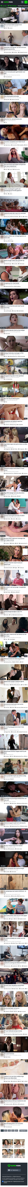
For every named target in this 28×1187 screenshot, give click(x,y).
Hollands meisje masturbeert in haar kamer (14, 469)
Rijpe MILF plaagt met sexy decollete (14, 493)
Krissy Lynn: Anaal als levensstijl (12, 777)
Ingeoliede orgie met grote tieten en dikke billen (15, 445)
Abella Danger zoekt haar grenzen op (14, 260)
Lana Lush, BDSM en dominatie (12, 683)
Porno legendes (8, 239)
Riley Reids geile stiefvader (11, 96)
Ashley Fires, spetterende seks (12, 917)
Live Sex (4, 5)
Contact (3, 1178)
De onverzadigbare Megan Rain (12, 730)
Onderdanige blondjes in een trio (13, 611)
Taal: (14, 1170)
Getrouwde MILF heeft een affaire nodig (15, 776)
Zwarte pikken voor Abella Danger (12, 262)
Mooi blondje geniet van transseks (13, 1123)
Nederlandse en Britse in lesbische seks (15, 1101)
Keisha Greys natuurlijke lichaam (12, 894)
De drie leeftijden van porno (11, 1008)
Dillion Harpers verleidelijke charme (13, 1055)
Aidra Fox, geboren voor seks (11, 870)
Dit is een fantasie (9, 1054)
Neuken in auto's (9, 309)
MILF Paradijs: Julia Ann (10, 801)
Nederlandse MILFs (9, 541)
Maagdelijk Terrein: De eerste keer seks (13, 590)
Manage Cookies (17, 1179)
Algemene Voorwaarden (10, 1178)
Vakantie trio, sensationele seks (13, 119)
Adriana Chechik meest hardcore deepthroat (13, 563)
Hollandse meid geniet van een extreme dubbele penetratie (15, 48)
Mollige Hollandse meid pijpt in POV (13, 353)
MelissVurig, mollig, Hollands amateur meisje (13, 354)
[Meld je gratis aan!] (26, 2)
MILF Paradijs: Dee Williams (11, 1009)
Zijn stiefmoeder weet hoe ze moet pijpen (15, 915)
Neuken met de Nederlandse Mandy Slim (13, 613)
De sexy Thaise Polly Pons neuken (13, 845)
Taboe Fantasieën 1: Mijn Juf (11, 26)
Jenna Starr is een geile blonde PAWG (13, 1079)
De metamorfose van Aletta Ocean (13, 987)
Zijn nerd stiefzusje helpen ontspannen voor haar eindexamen (15, 165)
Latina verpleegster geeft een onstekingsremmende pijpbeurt (13, 189)
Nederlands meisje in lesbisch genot (14, 681)
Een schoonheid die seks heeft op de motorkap (14, 306)
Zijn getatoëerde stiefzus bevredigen (14, 330)
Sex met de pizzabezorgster (12, 398)
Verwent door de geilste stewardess (14, 985)
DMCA (22, 1179)
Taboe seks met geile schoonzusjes (13, 637)
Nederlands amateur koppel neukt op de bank (15, 752)
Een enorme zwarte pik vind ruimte (13, 704)
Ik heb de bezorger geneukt (11, 400)
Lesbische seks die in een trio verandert (15, 213)
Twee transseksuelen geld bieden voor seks (14, 72)
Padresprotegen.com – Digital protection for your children (14, 1182)
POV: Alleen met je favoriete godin (12, 660)
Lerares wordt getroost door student (14, 515)
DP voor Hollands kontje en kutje (13, 1031)
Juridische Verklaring (20, 1178)
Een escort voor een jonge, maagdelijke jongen (15, 588)
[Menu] (2, 2)
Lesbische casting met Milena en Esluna (15, 963)
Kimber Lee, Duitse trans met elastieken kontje (13, 75)
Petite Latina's (8, 192)
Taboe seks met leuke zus (11, 167)
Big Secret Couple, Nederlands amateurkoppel (13, 824)
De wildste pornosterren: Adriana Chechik (13, 566)
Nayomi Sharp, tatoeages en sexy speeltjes (13, 50)
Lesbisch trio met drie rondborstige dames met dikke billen (14, 1077)
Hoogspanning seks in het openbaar (14, 376)
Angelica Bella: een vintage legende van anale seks (15, 236)
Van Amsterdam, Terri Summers (12, 284)
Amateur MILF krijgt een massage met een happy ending (14, 539)
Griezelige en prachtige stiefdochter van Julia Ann (15, 799)
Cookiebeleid (10, 1179)
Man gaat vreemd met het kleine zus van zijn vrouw (15, 635)
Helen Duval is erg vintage (11, 143)
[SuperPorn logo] (5, 2)
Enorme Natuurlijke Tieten (11, 494)
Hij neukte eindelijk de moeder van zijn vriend (14, 939)
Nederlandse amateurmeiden (12, 471)
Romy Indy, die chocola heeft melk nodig (13, 214)
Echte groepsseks (9, 447)
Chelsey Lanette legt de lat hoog (12, 1102)
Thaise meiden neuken (10, 847)
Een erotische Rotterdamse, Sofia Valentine (13, 1032)
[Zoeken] (22, 2)
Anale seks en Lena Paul (10, 705)
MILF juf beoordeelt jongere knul (13, 25)
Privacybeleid (5, 1179)
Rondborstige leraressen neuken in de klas (13, 517)
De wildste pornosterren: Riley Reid (13, 97)
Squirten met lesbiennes (10, 422)
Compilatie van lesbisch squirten (13, 421)
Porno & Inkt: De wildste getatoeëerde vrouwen (13, 331)
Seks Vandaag (13, 5)
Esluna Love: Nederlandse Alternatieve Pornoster (13, 964)
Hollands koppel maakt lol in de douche (15, 823)
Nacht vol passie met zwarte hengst (14, 868)
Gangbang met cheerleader (11, 283)
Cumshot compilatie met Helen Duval (14, 142)
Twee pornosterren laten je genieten (14, 659)
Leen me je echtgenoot (10, 120)
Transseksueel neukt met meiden (12, 1125)
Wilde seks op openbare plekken (12, 377)
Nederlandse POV (9, 754)
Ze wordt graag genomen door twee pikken (14, 727)
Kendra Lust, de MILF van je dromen (13, 941)
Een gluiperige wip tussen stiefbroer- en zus (15, 892)
